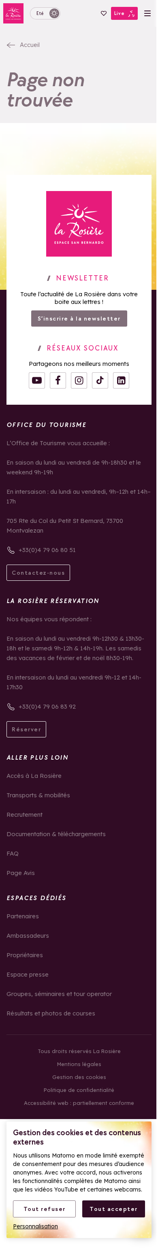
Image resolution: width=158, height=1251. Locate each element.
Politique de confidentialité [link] (79, 1090)
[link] (79, 224)
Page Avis (20, 873)
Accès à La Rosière (34, 775)
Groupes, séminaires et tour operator (59, 994)
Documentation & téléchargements (56, 834)
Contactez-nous (38, 572)
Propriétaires (24, 955)
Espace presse (27, 974)
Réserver (26, 729)
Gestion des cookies (79, 1077)
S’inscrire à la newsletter (79, 318)
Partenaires (22, 916)
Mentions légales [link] (79, 1064)
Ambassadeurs (27, 935)
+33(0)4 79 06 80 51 (47, 550)
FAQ (12, 853)
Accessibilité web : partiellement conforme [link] (79, 1103)
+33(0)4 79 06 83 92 (47, 706)
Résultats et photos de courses (50, 1013)
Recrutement (24, 814)
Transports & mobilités (38, 795)
